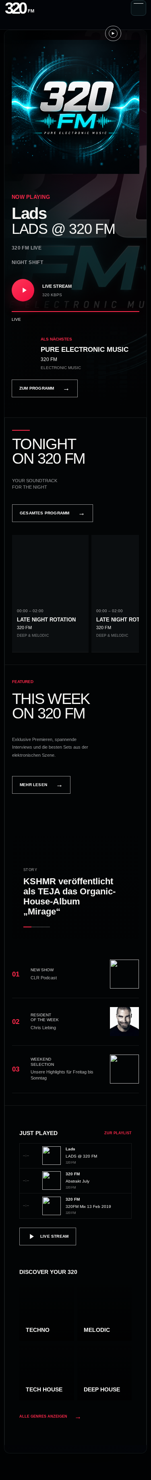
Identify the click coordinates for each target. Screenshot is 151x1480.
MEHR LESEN (41, 785)
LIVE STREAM (54, 1236)
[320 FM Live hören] (23, 290)
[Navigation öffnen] (138, 8)
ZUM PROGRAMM (44, 388)
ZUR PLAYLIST (118, 1133)
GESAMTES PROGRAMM (52, 513)
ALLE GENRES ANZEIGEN (50, 1416)
